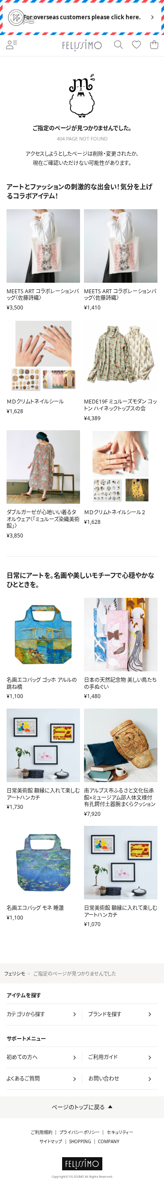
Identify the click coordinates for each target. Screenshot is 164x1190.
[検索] (119, 45)
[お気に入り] (137, 45)
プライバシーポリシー (79, 1132)
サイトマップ (50, 1141)
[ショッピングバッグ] (155, 45)
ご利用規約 (41, 1132)
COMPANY (108, 1141)
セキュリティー (120, 1132)
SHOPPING (80, 1141)
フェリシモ (14, 973)
